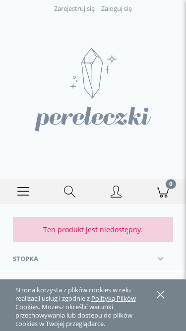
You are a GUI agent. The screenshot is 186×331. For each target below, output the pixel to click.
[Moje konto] (116, 193)
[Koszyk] (162, 191)
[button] (23, 191)
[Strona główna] (93, 89)
